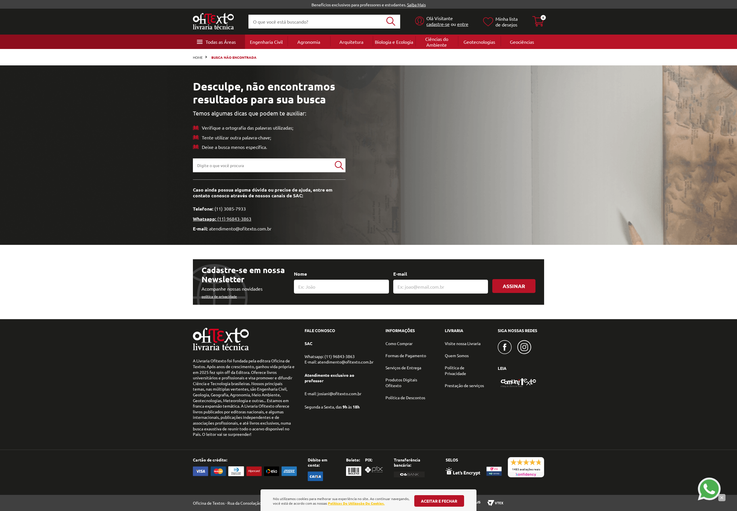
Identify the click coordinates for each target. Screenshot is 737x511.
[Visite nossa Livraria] (221, 348)
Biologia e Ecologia (394, 42)
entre (462, 24)
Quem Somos (457, 355)
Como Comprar (399, 343)
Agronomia (308, 42)
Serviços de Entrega (403, 367)
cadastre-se (438, 24)
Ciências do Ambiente (436, 42)
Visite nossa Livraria (462, 343)
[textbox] (263, 165)
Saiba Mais (416, 4)
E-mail (400, 274)
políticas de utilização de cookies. (356, 503)
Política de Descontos (405, 397)
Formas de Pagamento (405, 355)
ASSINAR (514, 286)
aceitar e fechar (439, 501)
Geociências (522, 42)
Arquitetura (351, 42)
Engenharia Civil (266, 42)
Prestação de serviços (464, 385)
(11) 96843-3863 (234, 219)
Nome (300, 274)
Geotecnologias (479, 42)
